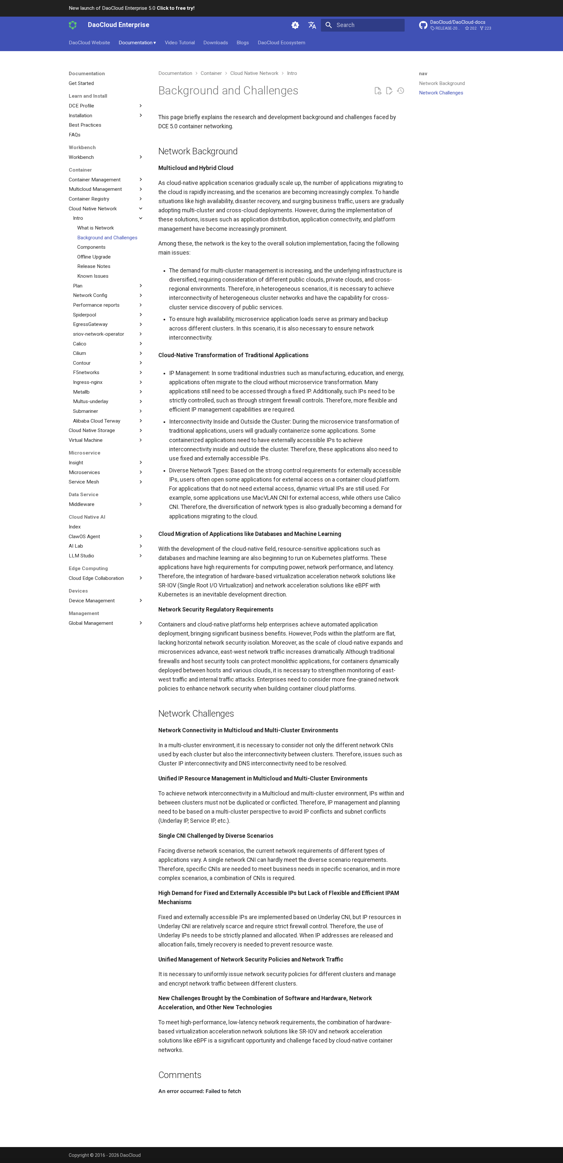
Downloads (215, 43)
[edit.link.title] (389, 90)
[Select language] (312, 25)
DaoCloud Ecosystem (281, 43)
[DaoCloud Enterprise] (72, 25)
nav (423, 74)
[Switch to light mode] (295, 25)
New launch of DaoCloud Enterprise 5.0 (132, 8)
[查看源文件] (377, 90)
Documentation (137, 43)
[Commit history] (400, 90)
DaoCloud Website (89, 43)
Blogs (243, 43)
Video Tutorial (180, 43)
